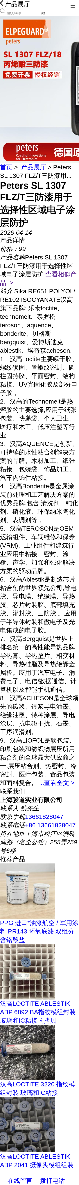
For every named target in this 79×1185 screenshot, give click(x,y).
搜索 (43, 13)
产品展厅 (33, 167)
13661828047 (44, 816)
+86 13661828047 (50, 825)
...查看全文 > (56, 782)
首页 (6, 167)
